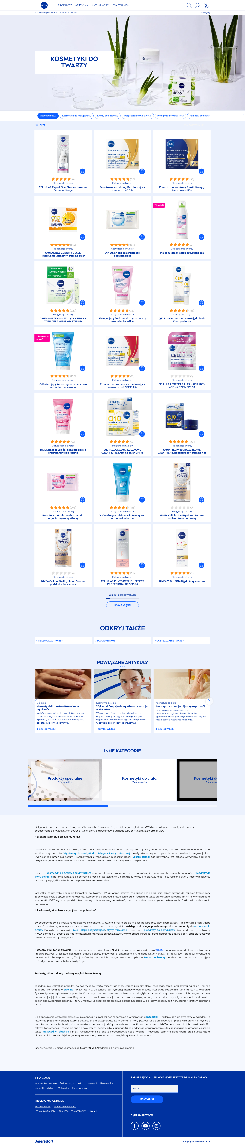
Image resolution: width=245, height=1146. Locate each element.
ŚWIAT (121, 5)
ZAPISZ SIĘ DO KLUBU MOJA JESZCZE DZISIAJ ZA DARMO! (169, 1077)
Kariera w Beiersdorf (65, 1106)
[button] (82, 171)
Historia (42, 1106)
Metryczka (63, 1088)
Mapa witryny (79, 1088)
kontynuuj (147, 1099)
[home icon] (36, 12)
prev (35, 701)
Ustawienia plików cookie (99, 1083)
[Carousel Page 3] (124, 666)
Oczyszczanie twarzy (170, 640)
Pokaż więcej (122, 605)
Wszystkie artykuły (45, 1088)
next (209, 701)
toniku (159, 950)
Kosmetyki (47, 12)
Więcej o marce (49, 1100)
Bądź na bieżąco (142, 1115)
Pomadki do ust (107, 640)
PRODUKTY (65, 5)
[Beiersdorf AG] (44, 1142)
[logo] (44, 6)
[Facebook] (135, 1126)
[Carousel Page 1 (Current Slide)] (120, 666)
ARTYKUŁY (81, 5)
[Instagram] (156, 1126)
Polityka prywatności (71, 1083)
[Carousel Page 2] (122, 666)
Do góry (206, 12)
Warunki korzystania (46, 1083)
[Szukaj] (189, 6)
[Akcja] (206, 6)
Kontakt (94, 1111)
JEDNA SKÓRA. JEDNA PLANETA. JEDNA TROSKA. (61, 1111)
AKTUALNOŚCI (100, 5)
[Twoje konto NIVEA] (197, 6)
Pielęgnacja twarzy (50, 640)
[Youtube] (145, 1126)
